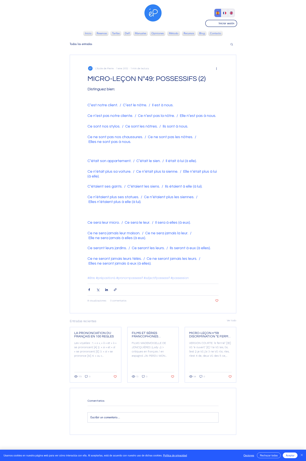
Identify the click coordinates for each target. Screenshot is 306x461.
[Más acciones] (216, 68)
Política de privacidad (175, 455)
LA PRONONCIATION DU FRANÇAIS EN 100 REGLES (94, 334)
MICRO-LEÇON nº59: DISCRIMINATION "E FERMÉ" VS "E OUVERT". (210, 334)
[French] (224, 13)
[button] (231, 44)
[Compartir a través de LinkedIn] (106, 289)
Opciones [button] (248, 455)
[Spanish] (217, 13)
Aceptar (290, 455)
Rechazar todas (269, 455)
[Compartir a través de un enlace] (115, 289)
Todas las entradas (81, 44)
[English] (231, 13)
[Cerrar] (302, 455)
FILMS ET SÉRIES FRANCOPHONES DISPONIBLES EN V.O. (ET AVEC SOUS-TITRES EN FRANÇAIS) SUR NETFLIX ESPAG (150, 334)
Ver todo (231, 320)
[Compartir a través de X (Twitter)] (98, 289)
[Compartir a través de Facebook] (89, 289)
